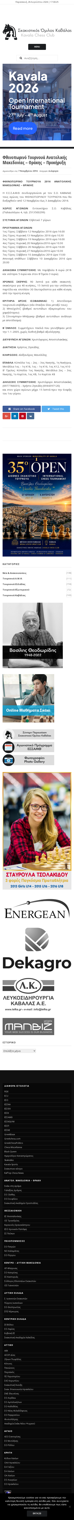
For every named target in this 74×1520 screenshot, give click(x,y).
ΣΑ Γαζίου (9, 1466)
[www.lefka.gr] (28, 1010)
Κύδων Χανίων (11, 1458)
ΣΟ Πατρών (9, 1246)
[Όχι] (69, 1506)
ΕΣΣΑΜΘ (8, 1117)
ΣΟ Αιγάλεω (10, 1397)
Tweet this (58, 409)
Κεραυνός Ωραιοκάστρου (17, 1224)
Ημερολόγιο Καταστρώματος (18, 1155)
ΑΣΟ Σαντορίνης (12, 1436)
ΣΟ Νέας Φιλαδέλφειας (15, 1410)
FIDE (6, 1091)
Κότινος (8, 1363)
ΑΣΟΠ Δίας (9, 1355)
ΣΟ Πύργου (10, 1255)
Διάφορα (53, 170)
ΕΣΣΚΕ (7, 1130)
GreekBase (9, 1134)
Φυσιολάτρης (11, 1419)
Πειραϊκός (9, 1372)
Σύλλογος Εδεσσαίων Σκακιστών (20, 1281)
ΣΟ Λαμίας (9, 1329)
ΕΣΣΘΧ (7, 1108)
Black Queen (10, 1151)
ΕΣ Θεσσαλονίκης (12, 1216)
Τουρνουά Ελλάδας (14, 584)
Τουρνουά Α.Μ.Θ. (13, 578)
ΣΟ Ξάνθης (9, 1194)
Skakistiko (9, 1160)
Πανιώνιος (9, 1367)
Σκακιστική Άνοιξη (13, 1385)
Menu (37, 46)
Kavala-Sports (11, 1164)
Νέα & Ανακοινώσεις (15, 573)
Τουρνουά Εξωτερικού (16, 589)
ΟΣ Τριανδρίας (11, 1220)
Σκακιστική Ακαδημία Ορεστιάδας (21, 1203)
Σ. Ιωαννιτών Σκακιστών (15, 1298)
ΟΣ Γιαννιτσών (11, 1285)
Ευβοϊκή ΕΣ (9, 1333)
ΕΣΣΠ (6, 1125)
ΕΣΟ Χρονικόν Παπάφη (15, 1229)
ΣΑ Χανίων (9, 1471)
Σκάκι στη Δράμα (12, 1186)
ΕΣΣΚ (6, 1113)
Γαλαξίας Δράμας (13, 1190)
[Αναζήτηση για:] (37, 58)
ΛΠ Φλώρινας (10, 1268)
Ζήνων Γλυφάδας (12, 1359)
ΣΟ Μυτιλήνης (11, 1440)
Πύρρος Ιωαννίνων (13, 1302)
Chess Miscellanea (13, 1147)
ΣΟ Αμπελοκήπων (13, 1402)
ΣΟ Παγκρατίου (12, 1415)
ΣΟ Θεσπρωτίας (12, 1307)
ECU (6, 1095)
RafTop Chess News (14, 1173)
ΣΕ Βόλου (9, 1324)
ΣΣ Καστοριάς (11, 1276)
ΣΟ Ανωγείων (10, 1479)
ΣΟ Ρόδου (9, 1445)
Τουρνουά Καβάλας (14, 595)
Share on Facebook (24, 409)
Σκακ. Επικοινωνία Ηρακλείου (18, 1389)
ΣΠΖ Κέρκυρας (11, 1311)
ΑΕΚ (6, 1350)
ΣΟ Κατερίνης (11, 1272)
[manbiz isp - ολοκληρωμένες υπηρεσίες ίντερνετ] (28, 1034)
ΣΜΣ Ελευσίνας (11, 1393)
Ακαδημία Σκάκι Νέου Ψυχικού (19, 1423)
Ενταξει (37, 1513)
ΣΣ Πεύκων (9, 1233)
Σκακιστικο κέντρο (13, 1168)
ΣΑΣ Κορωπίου (11, 1380)
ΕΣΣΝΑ (7, 1104)
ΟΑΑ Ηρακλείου (12, 1462)
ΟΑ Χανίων (9, 1475)
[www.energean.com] (37, 920)
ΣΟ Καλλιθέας (11, 1406)
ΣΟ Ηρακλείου (11, 1484)
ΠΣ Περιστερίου (12, 1376)
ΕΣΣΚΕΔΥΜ (9, 1121)
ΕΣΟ (6, 1100)
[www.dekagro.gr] (37, 971)
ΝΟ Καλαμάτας (11, 1251)
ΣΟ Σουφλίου (11, 1198)
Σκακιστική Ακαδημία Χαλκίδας (19, 1337)
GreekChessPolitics (13, 1143)
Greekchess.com (12, 1138)
